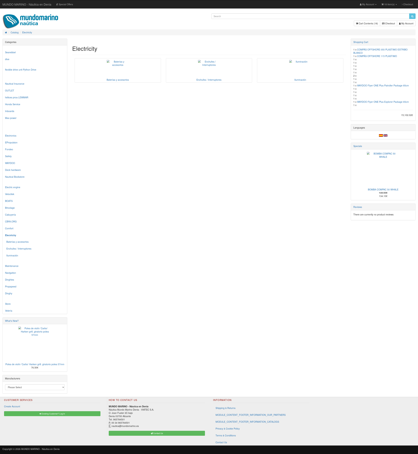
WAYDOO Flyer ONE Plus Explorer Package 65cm (383, 101)
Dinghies (9, 279)
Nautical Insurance (14, 83)
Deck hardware (13, 169)
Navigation (10, 272)
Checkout (408, 4)
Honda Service (12, 104)
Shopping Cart (360, 42)
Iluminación (11, 255)
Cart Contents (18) (368, 23)
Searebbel (10, 52)
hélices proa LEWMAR (16, 97)
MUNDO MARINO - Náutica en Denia (26, 4)
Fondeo (9, 149)
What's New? (12, 320)
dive (7, 59)
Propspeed (10, 286)
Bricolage (10, 207)
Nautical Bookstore (14, 176)
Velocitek (9, 194)
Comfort (9, 228)
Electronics (10, 135)
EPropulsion (11, 142)
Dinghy (8, 293)
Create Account (12, 406)
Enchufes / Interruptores (18, 248)
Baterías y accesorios (17, 241)
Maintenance (11, 266)
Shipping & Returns (225, 408)
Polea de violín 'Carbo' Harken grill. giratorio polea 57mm (34, 364)
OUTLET (9, 90)
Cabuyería (10, 214)
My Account (407, 23)
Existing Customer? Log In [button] (53, 413)
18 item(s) (389, 4)
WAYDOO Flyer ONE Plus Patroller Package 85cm (383, 85)
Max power (10, 118)
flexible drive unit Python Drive (20, 69)
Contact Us (221, 442)
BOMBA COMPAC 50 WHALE (383, 189)
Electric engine (12, 187)
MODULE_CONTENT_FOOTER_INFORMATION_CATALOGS (247, 421)
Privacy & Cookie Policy (228, 428)
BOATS (9, 201)
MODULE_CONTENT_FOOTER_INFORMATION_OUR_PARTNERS (251, 414)
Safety (8, 156)
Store (8, 303)
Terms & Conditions (226, 435)
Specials (357, 146)
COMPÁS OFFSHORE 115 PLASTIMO (377, 56)
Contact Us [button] (158, 433)
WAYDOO (10, 163)
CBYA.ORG (11, 221)
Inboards (9, 111)
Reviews (357, 207)
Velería (8, 310)
